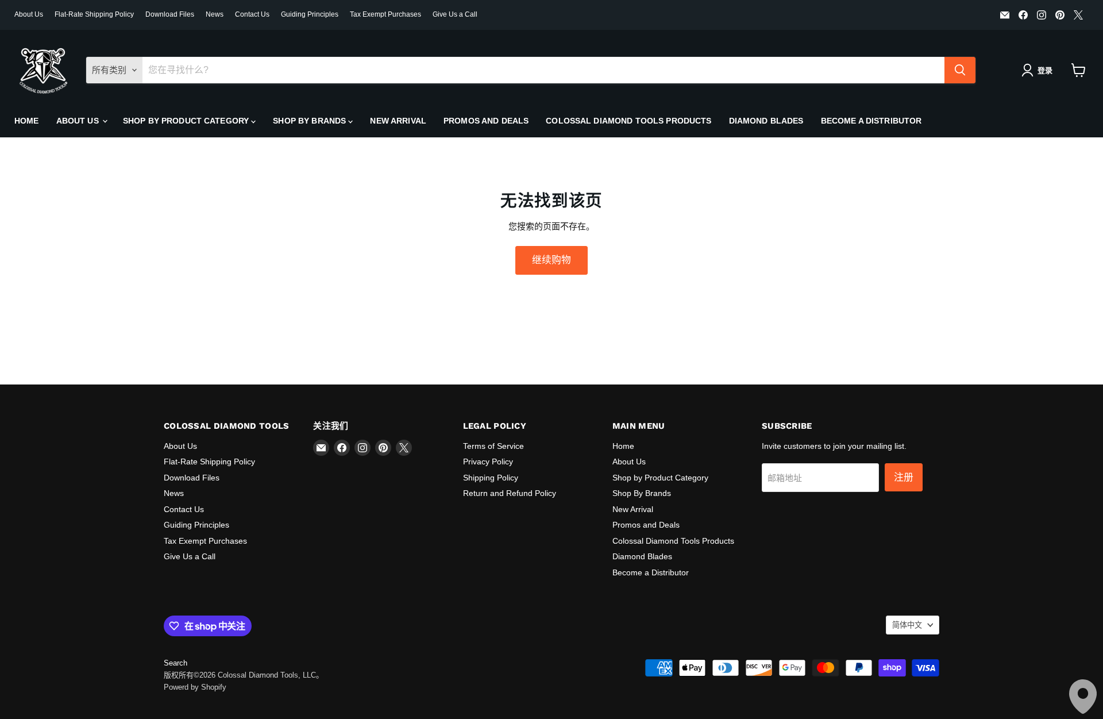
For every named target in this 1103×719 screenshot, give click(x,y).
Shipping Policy (490, 477)
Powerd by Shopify (195, 687)
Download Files (169, 14)
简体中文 (907, 625)
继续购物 (551, 260)
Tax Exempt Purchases (385, 14)
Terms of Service (493, 446)
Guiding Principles (309, 14)
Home (26, 120)
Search (175, 663)
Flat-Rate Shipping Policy (94, 14)
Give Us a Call (455, 14)
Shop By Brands (310, 120)
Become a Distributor (871, 120)
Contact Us (252, 14)
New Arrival (398, 120)
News (214, 14)
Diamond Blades (766, 120)
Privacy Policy (488, 461)
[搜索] (959, 70)
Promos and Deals (486, 120)
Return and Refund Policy (509, 493)
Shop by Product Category (187, 120)
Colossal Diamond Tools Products (628, 120)
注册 (903, 477)
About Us (28, 14)
